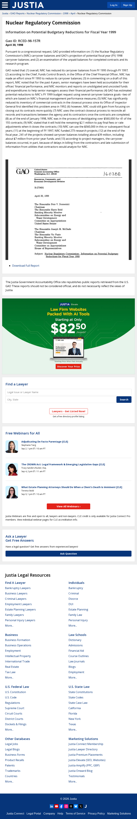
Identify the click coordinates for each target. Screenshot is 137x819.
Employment (13, 651)
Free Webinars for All (23, 433)
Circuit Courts (13, 713)
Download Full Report (25, 265)
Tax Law (10, 672)
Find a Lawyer (17, 384)
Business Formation (17, 640)
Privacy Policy (96, 813)
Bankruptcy (75, 588)
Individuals (76, 583)
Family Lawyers (14, 615)
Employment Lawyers (18, 604)
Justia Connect (15, 813)
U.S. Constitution (15, 692)
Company (49, 813)
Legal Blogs (12, 749)
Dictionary (74, 640)
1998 (65, 13)
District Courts (14, 719)
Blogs (72, 667)
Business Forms (15, 755)
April (73, 13)
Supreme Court (14, 708)
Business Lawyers (16, 593)
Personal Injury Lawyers (20, 620)
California (74, 708)
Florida (72, 713)
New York (74, 719)
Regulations (12, 703)
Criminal (73, 593)
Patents (10, 765)
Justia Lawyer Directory (83, 749)
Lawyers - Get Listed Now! (68, 411)
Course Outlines (78, 656)
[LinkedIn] (52, 806)
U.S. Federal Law (17, 687)
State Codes (75, 697)
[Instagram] (66, 806)
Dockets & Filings (15, 724)
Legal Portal (34, 813)
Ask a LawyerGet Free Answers (20, 538)
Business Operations (18, 645)
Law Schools (77, 635)
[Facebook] (61, 806)
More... (9, 625)
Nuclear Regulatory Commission (44, 13)
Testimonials (76, 776)
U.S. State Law (79, 687)
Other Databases (17, 739)
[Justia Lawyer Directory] (86, 806)
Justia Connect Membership (85, 744)
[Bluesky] (76, 806)
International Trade (17, 661)
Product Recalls (14, 760)
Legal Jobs (11, 744)
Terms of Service (75, 813)
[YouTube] (56, 806)
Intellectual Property (18, 656)
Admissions (75, 645)
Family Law (75, 615)
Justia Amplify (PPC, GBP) (84, 765)
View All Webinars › (69, 506)
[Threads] (71, 806)
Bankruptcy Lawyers (18, 588)
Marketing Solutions (83, 739)
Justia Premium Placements (85, 755)
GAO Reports (17, 13)
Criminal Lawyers (15, 599)
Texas (72, 724)
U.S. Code (11, 697)
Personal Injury (78, 620)
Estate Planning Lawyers (20, 609)
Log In (113, 5)
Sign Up (127, 5)
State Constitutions (80, 692)
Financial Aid (76, 651)
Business (11, 635)
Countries (11, 776)
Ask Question (68, 553)
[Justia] (28, 5)
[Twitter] (81, 806)
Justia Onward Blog (80, 771)
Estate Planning (78, 609)
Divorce (73, 599)
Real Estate (12, 667)
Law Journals (76, 661)
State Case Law (77, 703)
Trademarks (12, 771)
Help (60, 813)
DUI (70, 604)
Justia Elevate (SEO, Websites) (86, 760)
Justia (5, 13)
